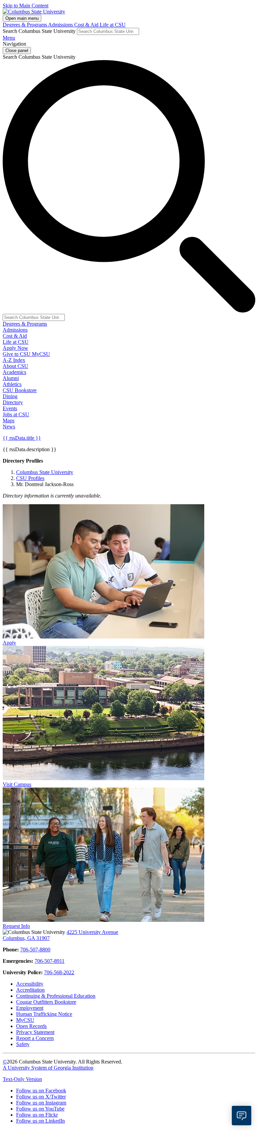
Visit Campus (17, 784)
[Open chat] (241, 1115)
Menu (9, 38)
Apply (9, 643)
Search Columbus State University (39, 31)
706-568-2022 (59, 972)
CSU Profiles (30, 478)
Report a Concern (35, 1038)
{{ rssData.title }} (22, 438)
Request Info (16, 926)
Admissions (61, 25)
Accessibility (29, 984)
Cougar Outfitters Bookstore (46, 1002)
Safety (23, 1044)
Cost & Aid (87, 25)
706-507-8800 (35, 949)
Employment (29, 1008)
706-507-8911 (49, 961)
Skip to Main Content (25, 5)
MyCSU (41, 354)
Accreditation (30, 990)
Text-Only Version (22, 1079)
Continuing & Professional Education (55, 996)
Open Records (31, 1026)
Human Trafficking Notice (44, 1014)
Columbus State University (44, 472)
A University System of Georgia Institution (48, 1068)
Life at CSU (113, 25)
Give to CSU (17, 354)
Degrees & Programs (25, 25)
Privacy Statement (35, 1032)
